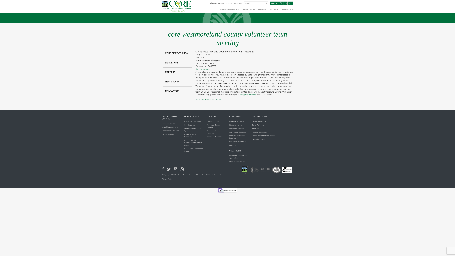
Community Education (238, 132)
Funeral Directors (258, 139)
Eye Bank (255, 128)
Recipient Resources (214, 137)
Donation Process (168, 123)
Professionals (287, 10)
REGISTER (274, 3)
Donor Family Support (192, 121)
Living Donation (168, 134)
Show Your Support (236, 128)
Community (274, 10)
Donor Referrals (258, 125)
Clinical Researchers (259, 121)
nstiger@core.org (248, 95)
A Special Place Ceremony (190, 135)
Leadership (172, 62)
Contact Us (238, 3)
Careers (221, 3)
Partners (232, 145)
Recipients (262, 10)
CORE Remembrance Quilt (192, 130)
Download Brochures (237, 141)
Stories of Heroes (235, 125)
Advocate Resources (237, 161)
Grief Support (189, 125)
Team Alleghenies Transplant (214, 132)
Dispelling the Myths (170, 127)
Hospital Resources (259, 132)
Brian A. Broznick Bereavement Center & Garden (193, 142)
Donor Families (249, 10)
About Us (213, 3)
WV (290, 3)
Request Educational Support (237, 137)
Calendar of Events (236, 121)
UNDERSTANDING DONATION (229, 10)
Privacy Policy (167, 179)
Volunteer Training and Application (238, 157)
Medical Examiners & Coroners (263, 136)
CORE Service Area (176, 53)
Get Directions (202, 69)
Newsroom (229, 3)
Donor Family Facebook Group (193, 150)
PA (286, 3)
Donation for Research (170, 131)
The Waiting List (213, 121)
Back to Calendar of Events (208, 99)
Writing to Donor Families (213, 126)
